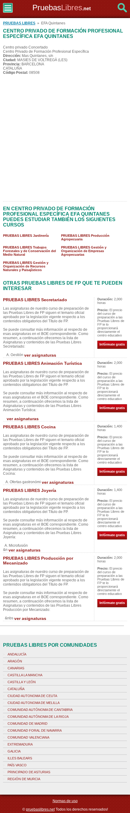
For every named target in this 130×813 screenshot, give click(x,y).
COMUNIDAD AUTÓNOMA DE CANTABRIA (40, 709)
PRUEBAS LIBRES (19, 23)
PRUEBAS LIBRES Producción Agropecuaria (85, 237)
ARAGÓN (15, 661)
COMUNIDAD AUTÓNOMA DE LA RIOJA (38, 716)
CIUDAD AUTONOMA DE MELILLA (34, 703)
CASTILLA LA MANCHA (25, 675)
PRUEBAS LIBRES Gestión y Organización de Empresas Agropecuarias (83, 250)
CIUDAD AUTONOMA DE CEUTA (32, 696)
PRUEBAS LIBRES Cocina (29, 426)
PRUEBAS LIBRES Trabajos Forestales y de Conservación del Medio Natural (29, 250)
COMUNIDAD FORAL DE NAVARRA (35, 730)
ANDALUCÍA (17, 654)
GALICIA (14, 751)
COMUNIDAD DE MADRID (27, 723)
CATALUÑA (16, 689)
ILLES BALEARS (20, 758)
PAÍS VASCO (17, 765)
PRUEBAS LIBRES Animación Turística (42, 363)
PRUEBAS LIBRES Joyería (29, 490)
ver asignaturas (40, 355)
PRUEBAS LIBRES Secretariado (35, 299)
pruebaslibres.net (40, 809)
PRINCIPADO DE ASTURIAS (29, 772)
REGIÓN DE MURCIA (24, 779)
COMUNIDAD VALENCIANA (28, 737)
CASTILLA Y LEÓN (22, 682)
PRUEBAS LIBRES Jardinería (26, 235)
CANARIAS (16, 668)
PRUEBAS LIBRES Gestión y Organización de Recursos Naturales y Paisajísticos (25, 266)
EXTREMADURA (20, 744)
